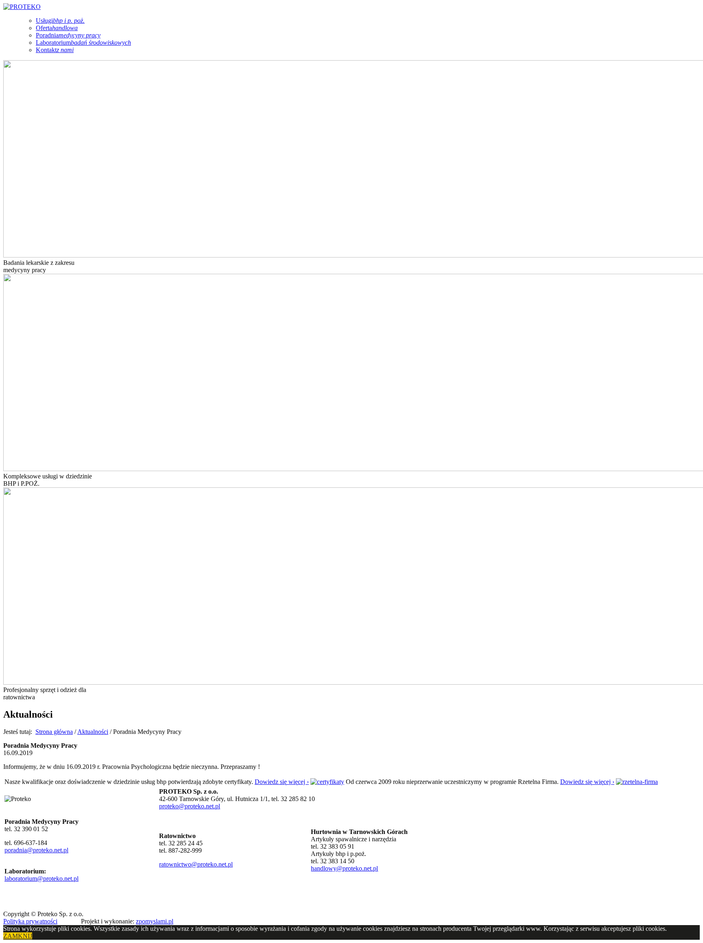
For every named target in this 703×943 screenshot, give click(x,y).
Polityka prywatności (30, 921)
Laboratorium (83, 42)
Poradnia (68, 35)
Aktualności (92, 731)
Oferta (57, 27)
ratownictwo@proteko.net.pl (196, 864)
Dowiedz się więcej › (282, 781)
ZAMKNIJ (17, 935)
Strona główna (54, 731)
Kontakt (55, 49)
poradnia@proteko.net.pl (36, 850)
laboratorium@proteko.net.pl (41, 878)
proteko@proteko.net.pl (189, 806)
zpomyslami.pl (154, 921)
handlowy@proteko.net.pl (344, 868)
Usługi (60, 20)
